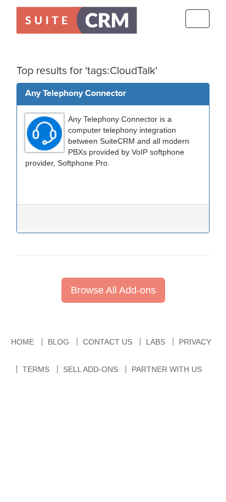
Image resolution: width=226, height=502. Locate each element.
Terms (35, 369)
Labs (155, 341)
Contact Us (107, 341)
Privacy (195, 341)
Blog (58, 341)
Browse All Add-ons (113, 290)
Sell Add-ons (90, 369)
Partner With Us (167, 369)
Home (22, 341)
